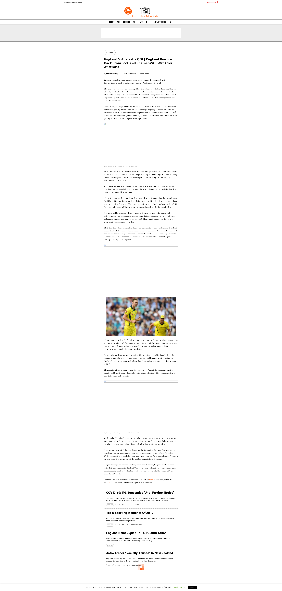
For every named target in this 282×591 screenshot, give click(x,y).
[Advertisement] (141, 33)
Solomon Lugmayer (122, 545)
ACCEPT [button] (193, 587)
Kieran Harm (120, 504)
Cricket (109, 52)
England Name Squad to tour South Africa (136, 533)
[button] (171, 22)
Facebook (111, 482)
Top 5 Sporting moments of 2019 (129, 513)
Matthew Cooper (113, 74)
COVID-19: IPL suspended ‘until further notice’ (140, 492)
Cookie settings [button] (180, 587)
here (151, 479)
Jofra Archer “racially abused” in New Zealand (139, 553)
